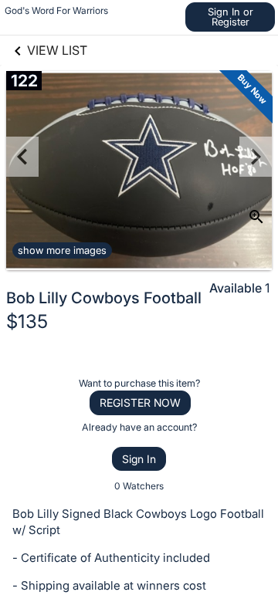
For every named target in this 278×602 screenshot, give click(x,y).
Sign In (139, 458)
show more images (62, 250)
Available (235, 288)
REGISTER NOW (140, 402)
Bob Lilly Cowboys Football (104, 298)
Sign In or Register (230, 16)
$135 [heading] (27, 321)
